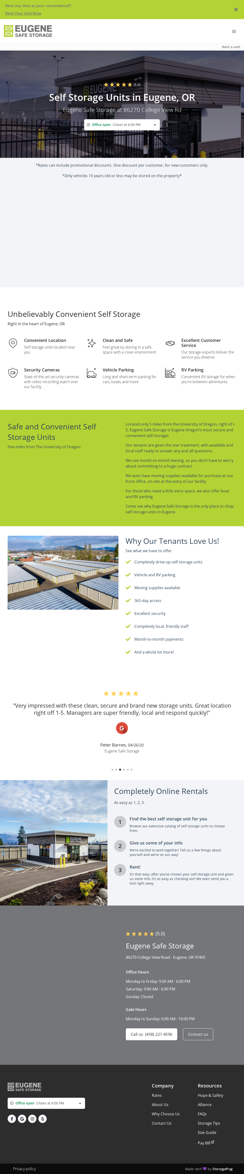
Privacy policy (24, 1168)
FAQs (202, 1114)
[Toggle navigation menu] (236, 31)
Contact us (198, 1034)
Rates (157, 1095)
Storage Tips (209, 1123)
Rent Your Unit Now (23, 13)
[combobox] (122, 124)
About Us (160, 1104)
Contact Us (162, 1123)
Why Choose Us (166, 1114)
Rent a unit (231, 47)
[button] (112, 770)
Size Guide (207, 1132)
